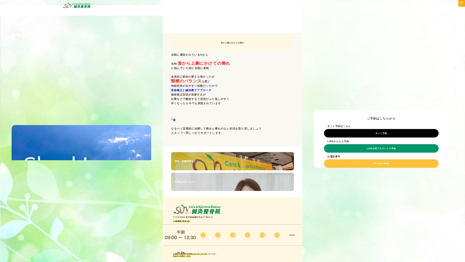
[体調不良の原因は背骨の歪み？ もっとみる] (81, 142)
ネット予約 (381, 133)
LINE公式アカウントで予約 (381, 148)
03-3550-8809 (381, 163)
